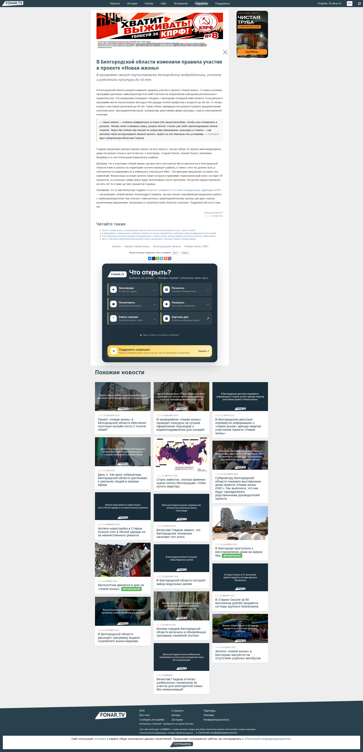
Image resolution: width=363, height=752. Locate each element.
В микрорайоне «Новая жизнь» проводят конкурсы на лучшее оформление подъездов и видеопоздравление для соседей (159, 233)
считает (213, 134)
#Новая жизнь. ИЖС (196, 246)
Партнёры (210, 710)
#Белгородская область (167, 246)
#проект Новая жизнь (137, 246)
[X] (153, 258)
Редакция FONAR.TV (213, 213)
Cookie (100, 739)
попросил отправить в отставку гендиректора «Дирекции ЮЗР (183, 190)
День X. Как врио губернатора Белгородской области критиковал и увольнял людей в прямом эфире (149, 239)
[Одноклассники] (165, 258)
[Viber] (169, 258)
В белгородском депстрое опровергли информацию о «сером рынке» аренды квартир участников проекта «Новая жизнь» (159, 236)
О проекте (177, 710)
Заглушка (177, 719)
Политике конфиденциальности (217, 732)
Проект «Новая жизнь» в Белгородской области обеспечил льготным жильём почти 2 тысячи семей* (148, 230)
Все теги (144, 715)
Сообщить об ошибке (151, 719)
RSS (142, 710)
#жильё (116, 246)
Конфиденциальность (216, 719)
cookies (165, 729)
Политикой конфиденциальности (267, 739)
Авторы (175, 715)
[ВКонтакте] (149, 258)
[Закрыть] (225, 52)
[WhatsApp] (157, 258)
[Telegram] (161, 258)
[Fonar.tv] (12, 3)
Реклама (209, 715)
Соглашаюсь (182, 744)
